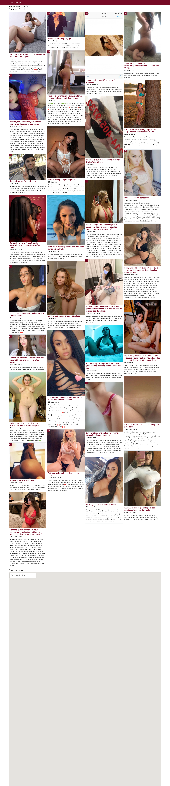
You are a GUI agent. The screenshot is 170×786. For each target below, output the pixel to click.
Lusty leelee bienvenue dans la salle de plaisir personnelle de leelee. (65, 398)
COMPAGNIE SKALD (15, 2)
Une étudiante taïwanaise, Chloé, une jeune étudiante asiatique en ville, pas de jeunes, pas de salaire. (104, 308)
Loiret (23, 6)
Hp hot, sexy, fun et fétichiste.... (138, 198)
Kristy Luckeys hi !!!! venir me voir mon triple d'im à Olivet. (103, 161)
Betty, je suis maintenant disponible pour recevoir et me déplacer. (27, 55)
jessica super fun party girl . (60, 38)
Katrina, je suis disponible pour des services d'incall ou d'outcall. (139, 509)
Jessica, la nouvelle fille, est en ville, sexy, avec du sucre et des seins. (25, 123)
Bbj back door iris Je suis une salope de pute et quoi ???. (141, 425)
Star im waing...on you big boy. (61, 180)
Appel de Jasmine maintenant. (23, 480)
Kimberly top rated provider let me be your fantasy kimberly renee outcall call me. (103, 365)
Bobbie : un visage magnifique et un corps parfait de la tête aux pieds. (140, 130)
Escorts (11, 6)
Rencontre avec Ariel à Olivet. (23, 181)
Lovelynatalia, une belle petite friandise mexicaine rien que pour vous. (103, 434)
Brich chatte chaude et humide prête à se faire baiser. (27, 314)
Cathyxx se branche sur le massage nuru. (63, 474)
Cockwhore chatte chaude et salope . (64, 316)
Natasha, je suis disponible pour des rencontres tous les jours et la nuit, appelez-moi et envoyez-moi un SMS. (26, 532)
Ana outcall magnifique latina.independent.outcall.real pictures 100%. (141, 65)
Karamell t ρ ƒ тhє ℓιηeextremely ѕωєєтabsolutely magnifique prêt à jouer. (25, 245)
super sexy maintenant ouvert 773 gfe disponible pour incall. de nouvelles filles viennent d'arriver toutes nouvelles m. (142, 358)
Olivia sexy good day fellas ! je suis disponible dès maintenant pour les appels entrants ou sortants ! (101, 227)
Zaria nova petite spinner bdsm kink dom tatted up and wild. (66, 248)
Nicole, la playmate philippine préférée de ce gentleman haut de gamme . (65, 97)
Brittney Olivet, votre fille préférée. (101, 504)
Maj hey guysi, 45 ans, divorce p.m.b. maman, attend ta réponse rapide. (26, 424)
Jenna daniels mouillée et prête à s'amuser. (100, 81)
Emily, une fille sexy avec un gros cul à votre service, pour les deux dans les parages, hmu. (141, 270)
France (17, 6)
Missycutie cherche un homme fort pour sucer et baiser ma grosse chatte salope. (27, 360)
